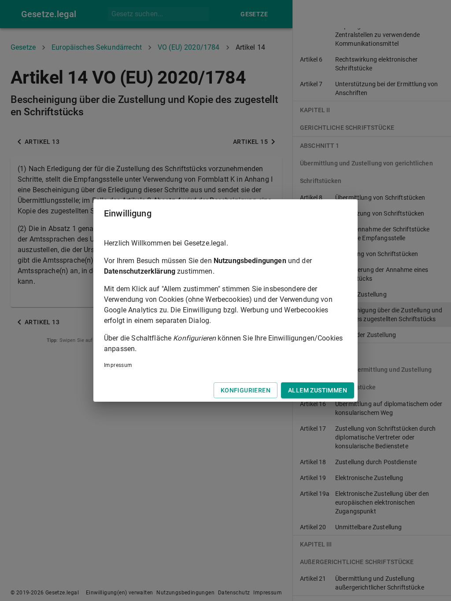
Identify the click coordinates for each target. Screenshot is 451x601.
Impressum (118, 365)
